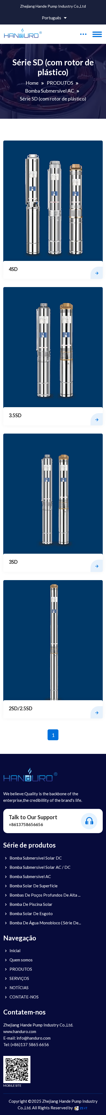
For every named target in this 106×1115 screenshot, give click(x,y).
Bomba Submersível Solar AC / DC (40, 867)
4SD (13, 269)
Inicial (15, 950)
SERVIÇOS (19, 978)
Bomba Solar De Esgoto (31, 913)
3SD (13, 562)
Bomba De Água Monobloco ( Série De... (45, 922)
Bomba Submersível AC (49, 91)
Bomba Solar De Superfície (34, 885)
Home (32, 83)
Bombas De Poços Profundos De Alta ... (45, 894)
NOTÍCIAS (19, 987)
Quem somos (21, 959)
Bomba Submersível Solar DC (36, 857)
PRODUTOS (60, 83)
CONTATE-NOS (24, 996)
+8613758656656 (26, 824)
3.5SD (15, 415)
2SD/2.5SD (20, 708)
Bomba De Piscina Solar (31, 904)
